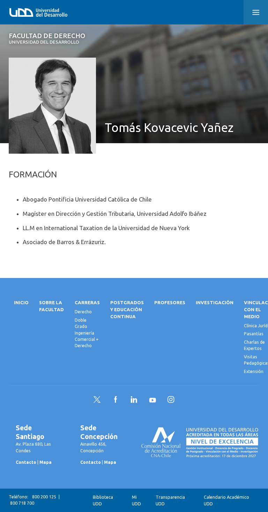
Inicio (21, 302)
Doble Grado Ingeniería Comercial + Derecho (87, 333)
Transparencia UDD (170, 500)
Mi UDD (136, 500)
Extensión (253, 371)
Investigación (214, 302)
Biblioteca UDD (103, 500)
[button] (256, 12)
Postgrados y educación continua (127, 309)
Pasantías (253, 333)
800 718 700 (22, 503)
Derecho (83, 311)
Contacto (26, 462)
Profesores (169, 302)
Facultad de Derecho (47, 38)
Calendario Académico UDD (226, 500)
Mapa (45, 462)
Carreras (87, 302)
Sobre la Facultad (51, 306)
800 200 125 (44, 497)
